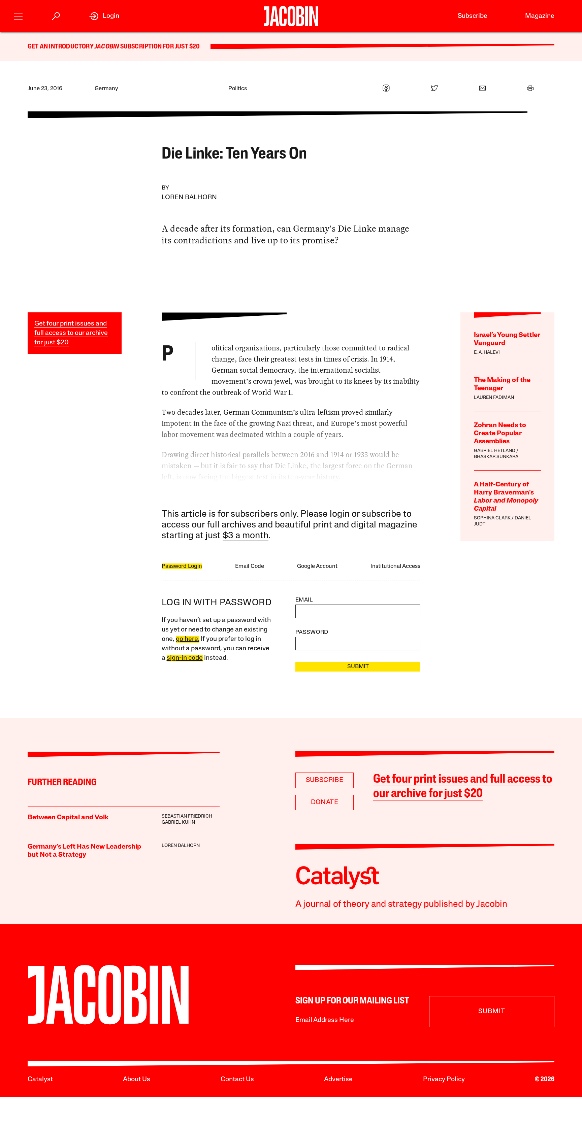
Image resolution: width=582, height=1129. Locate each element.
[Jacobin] (291, 16)
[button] (18, 15)
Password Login (182, 566)
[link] (104, 16)
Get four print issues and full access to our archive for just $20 (71, 333)
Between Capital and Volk (68, 817)
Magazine (539, 16)
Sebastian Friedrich (187, 816)
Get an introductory (61, 46)
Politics (237, 89)
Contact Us (237, 1079)
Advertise (338, 1079)
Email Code (249, 566)
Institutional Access (395, 566)
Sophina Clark (492, 518)
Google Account (317, 566)
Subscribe (472, 16)
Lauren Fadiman (494, 397)
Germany (106, 89)
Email (304, 600)
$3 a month (245, 536)
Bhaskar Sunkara (496, 456)
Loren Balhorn (189, 197)
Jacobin (107, 46)
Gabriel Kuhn (178, 822)
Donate (324, 802)
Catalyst (40, 1079)
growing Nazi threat (281, 423)
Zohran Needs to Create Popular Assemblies (500, 433)
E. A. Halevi (487, 352)
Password (311, 632)
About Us (136, 1079)
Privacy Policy (444, 1079)
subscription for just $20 (159, 46)
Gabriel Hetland (494, 450)
